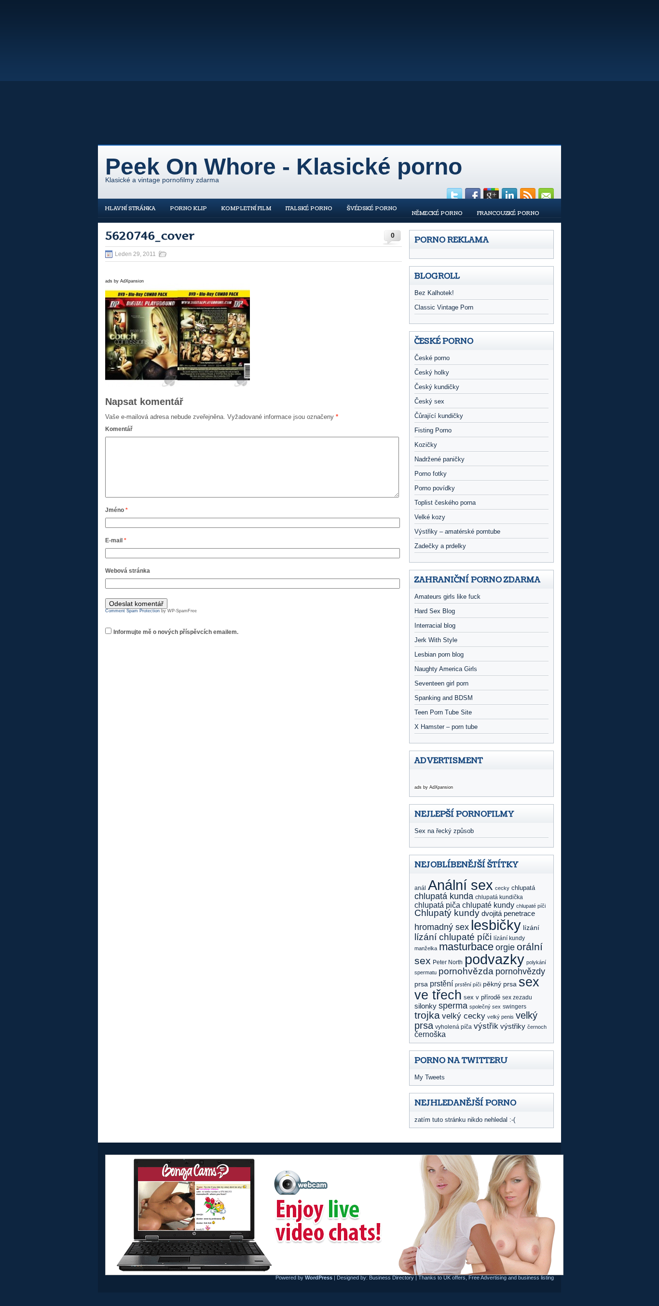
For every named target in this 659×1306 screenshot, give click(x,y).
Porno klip (188, 208)
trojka (427, 1015)
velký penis (500, 1017)
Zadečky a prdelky (440, 546)
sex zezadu (517, 997)
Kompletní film (246, 208)
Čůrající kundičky (438, 415)
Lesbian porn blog (439, 654)
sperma (453, 1005)
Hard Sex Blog (434, 611)
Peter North (448, 962)
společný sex (485, 1007)
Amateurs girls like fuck (447, 596)
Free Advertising (487, 1277)
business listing (536, 1277)
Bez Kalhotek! (434, 292)
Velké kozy (429, 517)
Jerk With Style (435, 640)
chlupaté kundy (488, 905)
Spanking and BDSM (443, 697)
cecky (502, 888)
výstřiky (512, 1026)
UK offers (454, 1277)
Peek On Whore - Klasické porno (283, 166)
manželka (425, 948)
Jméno (116, 510)
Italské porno (309, 208)
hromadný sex (441, 927)
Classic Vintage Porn (443, 307)
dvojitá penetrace (508, 913)
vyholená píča (453, 1026)
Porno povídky (434, 488)
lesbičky (496, 925)
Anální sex (460, 885)
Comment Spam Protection (132, 610)
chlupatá (523, 887)
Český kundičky (436, 386)
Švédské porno (372, 208)
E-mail (115, 540)
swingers (514, 1006)
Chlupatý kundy (447, 913)
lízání (531, 927)
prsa (421, 984)
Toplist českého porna (445, 502)
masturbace (466, 947)
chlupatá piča (437, 905)
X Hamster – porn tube (446, 726)
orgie (505, 947)
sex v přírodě (482, 997)
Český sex (429, 401)
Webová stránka (127, 570)
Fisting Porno (433, 430)
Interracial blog (434, 625)
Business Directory (391, 1277)
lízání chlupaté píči (453, 936)
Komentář (119, 429)
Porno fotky (430, 473)
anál (420, 888)
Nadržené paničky (439, 459)
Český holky (431, 372)
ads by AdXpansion (124, 281)
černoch (537, 1027)
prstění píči (468, 984)
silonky (425, 1006)
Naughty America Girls (445, 669)
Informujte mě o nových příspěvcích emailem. (175, 632)
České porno (432, 358)
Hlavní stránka (130, 208)
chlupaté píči (531, 906)
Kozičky (425, 444)
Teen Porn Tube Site (443, 712)
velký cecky (463, 1016)
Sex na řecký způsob (444, 831)
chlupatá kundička (499, 897)
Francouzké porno (508, 213)
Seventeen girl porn (441, 683)
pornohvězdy (520, 971)
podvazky (494, 959)
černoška (430, 1034)
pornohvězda (466, 971)
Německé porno (437, 213)
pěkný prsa (500, 984)
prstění (441, 984)
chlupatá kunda (443, 896)
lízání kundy (509, 938)
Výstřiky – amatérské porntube (457, 531)
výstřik (486, 1026)
